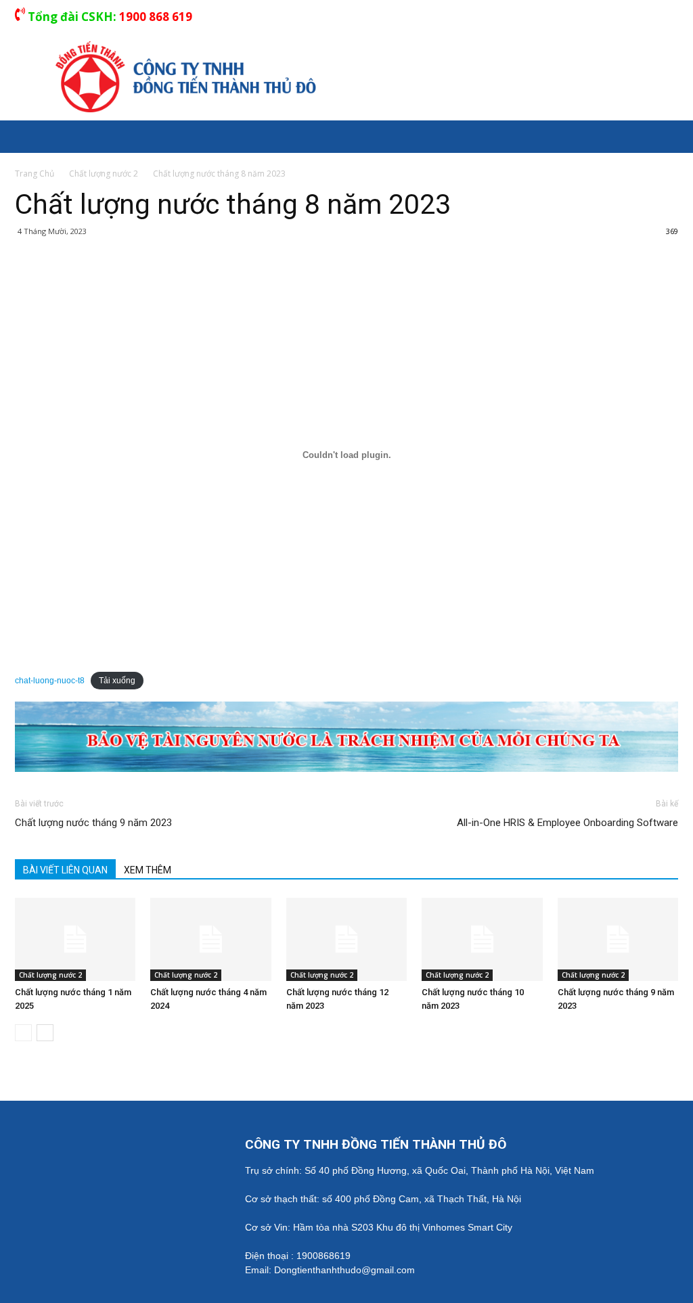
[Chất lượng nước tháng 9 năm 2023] (618, 939)
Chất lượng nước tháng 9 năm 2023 (93, 823)
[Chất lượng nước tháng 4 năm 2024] (210, 939)
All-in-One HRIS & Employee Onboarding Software (567, 823)
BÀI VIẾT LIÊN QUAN (65, 870)
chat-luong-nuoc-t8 (50, 680)
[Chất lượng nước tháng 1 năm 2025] (75, 939)
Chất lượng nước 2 (50, 975)
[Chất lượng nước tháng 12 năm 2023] (346, 939)
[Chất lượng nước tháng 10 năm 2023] (482, 939)
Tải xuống (117, 680)
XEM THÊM (147, 870)
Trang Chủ (34, 173)
